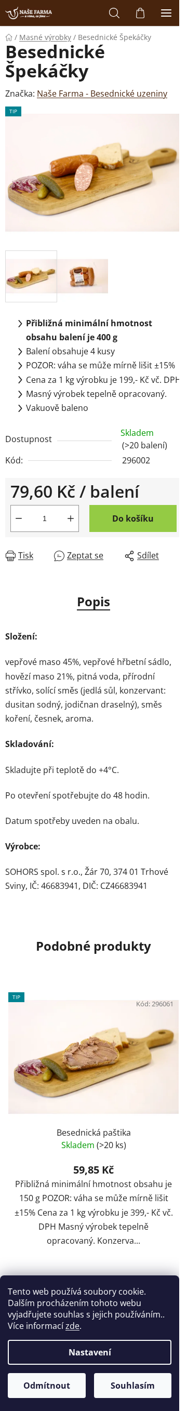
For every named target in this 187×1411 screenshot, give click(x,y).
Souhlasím (133, 1385)
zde (72, 1326)
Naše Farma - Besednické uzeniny (102, 93)
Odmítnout (46, 1385)
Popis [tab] (93, 601)
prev (11, 1054)
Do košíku (133, 518)
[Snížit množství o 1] (18, 518)
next (176, 1054)
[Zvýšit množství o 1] (70, 518)
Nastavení (90, 1352)
